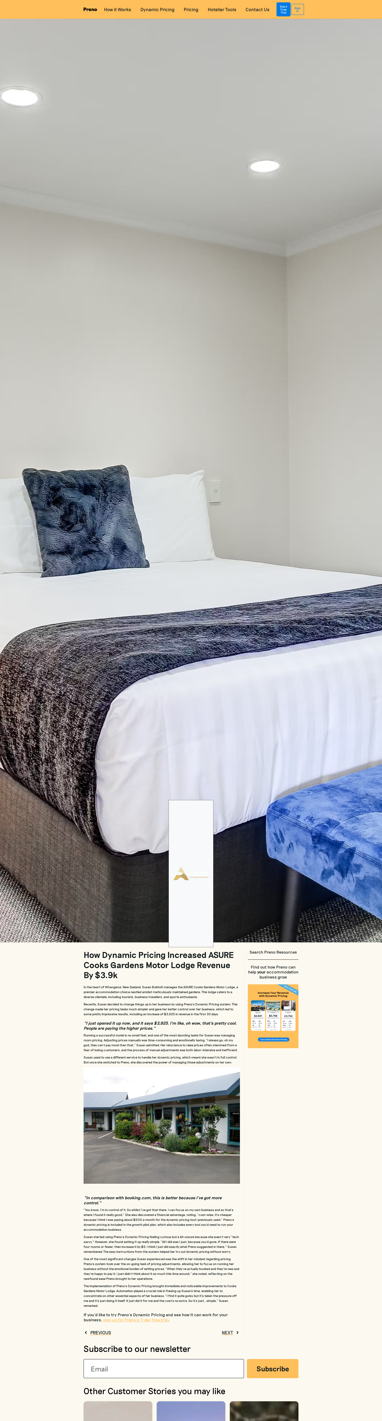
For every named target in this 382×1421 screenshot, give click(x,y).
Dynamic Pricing (157, 9)
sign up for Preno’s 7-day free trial (135, 1319)
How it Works (117, 9)
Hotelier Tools (222, 9)
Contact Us (257, 9)
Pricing (191, 9)
